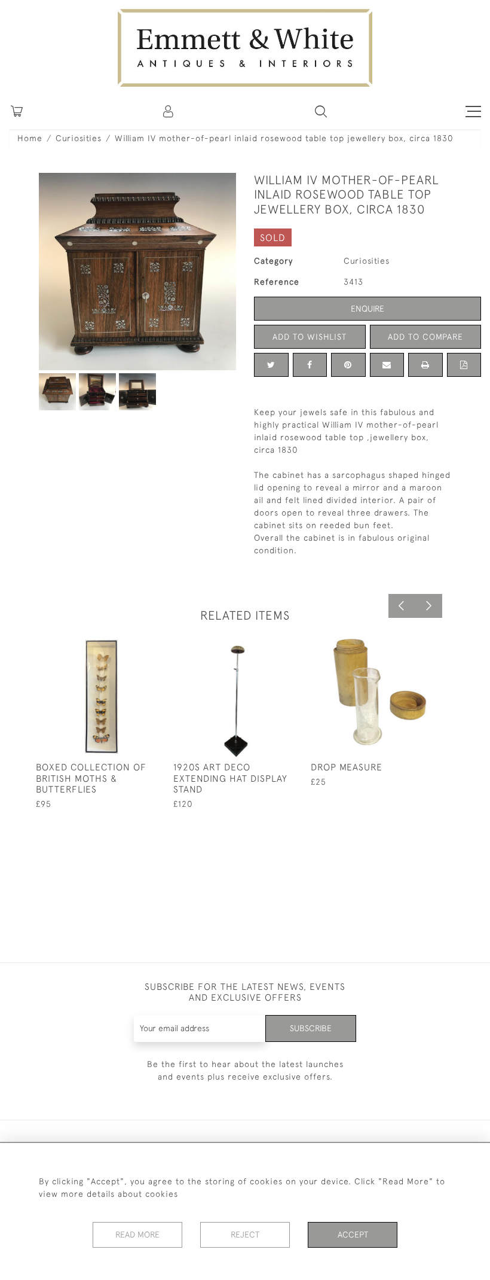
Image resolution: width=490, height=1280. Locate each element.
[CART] (16, 111)
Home (29, 138)
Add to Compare (425, 337)
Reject (245, 1234)
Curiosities (79, 138)
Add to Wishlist (309, 337)
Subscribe (311, 1028)
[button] (321, 111)
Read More (137, 1234)
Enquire (367, 308)
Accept (353, 1234)
